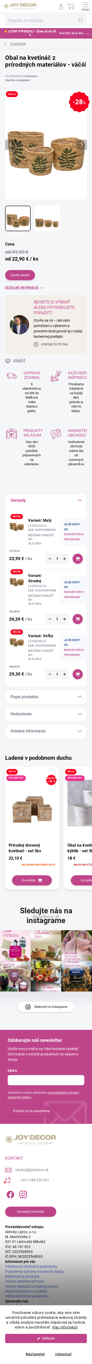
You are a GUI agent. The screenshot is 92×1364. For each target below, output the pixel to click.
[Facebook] (9, 1193)
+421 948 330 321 (34, 1180)
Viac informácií (65, 1327)
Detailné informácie (22, 287)
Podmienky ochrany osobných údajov (34, 1271)
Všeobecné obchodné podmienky (31, 1266)
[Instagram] (22, 1193)
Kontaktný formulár (30, 1212)
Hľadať (80, 20)
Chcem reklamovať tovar (24, 1281)
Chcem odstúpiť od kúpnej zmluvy (31, 1286)
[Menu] (85, 6)
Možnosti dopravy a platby (26, 1291)
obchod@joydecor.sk (32, 1170)
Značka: (17, 80)
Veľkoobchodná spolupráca (27, 1296)
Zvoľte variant (20, 275)
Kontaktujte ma (54, 344)
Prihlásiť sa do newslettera (31, 1111)
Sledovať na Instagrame (50, 1007)
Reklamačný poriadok (22, 1276)
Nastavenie (35, 1354)
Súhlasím (48, 1338)
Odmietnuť (63, 1354)
